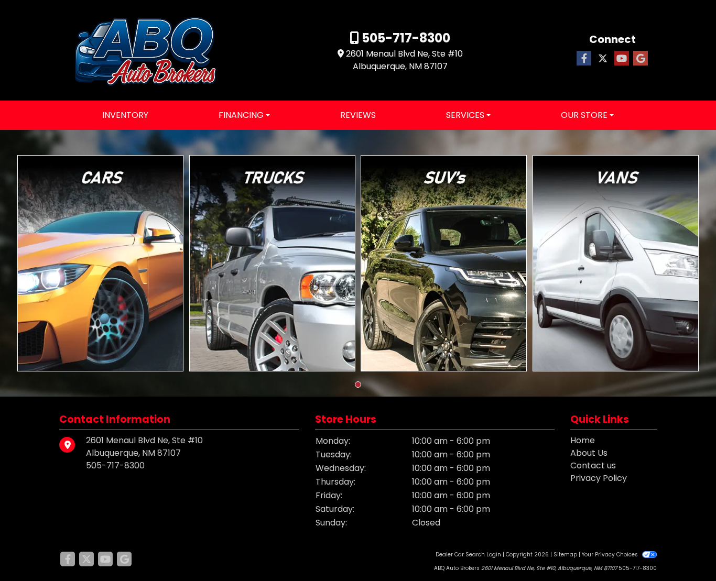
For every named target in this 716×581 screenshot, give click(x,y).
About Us (588, 453)
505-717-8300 (404, 38)
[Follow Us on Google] (640, 59)
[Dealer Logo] (145, 50)
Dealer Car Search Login (468, 554)
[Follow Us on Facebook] (584, 59)
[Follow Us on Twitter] (602, 59)
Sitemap (565, 554)
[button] (358, 384)
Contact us (593, 465)
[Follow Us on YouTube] (621, 59)
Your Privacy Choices (610, 554)
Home (582, 440)
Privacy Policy (598, 478)
